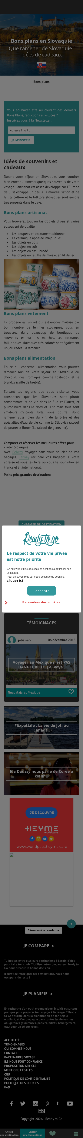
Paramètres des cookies (41, 602)
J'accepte (41, 590)
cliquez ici (15, 580)
